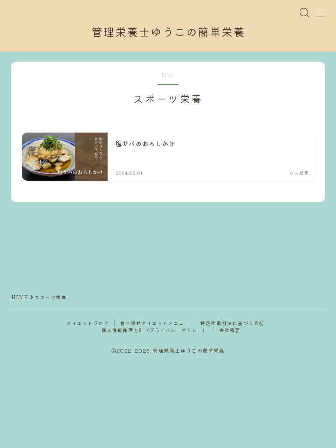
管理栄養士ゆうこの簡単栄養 (168, 32)
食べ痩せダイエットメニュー (154, 322)
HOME (20, 297)
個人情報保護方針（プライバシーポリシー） (155, 329)
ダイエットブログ (87, 322)
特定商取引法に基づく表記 (232, 322)
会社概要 (230, 329)
